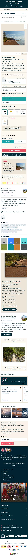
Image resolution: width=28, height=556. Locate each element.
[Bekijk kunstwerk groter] (25, 25)
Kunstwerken (5, 505)
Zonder (9, 141)
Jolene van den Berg (9, 57)
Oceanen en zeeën (21, 225)
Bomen (8, 227)
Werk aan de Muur (7, 516)
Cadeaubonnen (7, 480)
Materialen (4, 508)
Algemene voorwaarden (11, 541)
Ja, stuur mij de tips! (7, 443)
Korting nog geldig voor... (14, 155)
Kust (15, 229)
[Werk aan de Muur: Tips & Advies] (26, 512)
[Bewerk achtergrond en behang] (25, 28)
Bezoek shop (4, 195)
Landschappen (5, 225)
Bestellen (5, 471)
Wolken (3, 227)
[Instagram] (6, 519)
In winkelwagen (15, 150)
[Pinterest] (8, 519)
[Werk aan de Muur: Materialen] (26, 508)
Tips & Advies (5, 512)
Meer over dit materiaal (21, 78)
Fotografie (14, 227)
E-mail (14, 465)
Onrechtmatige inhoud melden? (10, 543)
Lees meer (12, 195)
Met (21, 141)
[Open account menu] (23, 13)
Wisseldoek (7, 102)
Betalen (5, 473)
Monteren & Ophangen (8, 478)
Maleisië (20, 229)
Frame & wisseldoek (9, 99)
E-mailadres (4, 436)
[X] (12, 519)
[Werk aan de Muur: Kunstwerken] (26, 505)
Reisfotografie (5, 232)
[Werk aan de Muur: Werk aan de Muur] (26, 515)
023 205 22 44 (21, 463)
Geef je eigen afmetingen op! (14, 93)
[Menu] (2, 13)
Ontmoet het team (7, 499)
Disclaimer (19, 541)
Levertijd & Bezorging (8, 476)
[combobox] (10, 17)
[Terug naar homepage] (9, 13)
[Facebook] (10, 519)
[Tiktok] (14, 519)
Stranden (12, 225)
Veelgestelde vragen (8, 469)
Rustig (3, 218)
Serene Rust (13, 232)
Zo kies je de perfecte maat (20, 86)
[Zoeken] (25, 17)
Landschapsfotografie (7, 229)
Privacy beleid (21, 543)
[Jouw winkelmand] (25, 13)
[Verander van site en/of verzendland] (26, 9)
